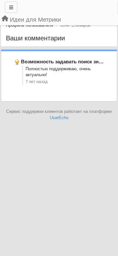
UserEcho (59, 117)
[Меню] (11, 7)
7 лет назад (37, 81)
